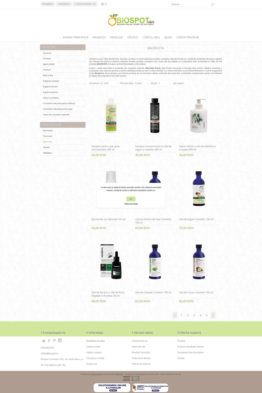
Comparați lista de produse (190, 352)
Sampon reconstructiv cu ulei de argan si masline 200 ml (153, 148)
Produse (116, 37)
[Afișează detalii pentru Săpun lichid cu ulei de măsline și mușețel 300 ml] (199, 117)
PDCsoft (119, 374)
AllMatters (47, 153)
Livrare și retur (93, 346)
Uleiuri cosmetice (51, 97)
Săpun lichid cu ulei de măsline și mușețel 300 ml (197, 148)
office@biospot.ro (49, 353)
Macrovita (47, 141)
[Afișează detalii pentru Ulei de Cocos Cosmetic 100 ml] (199, 263)
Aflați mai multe (131, 204)
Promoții (99, 37)
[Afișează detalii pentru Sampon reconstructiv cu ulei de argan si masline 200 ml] (155, 117)
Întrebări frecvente (141, 352)
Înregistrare (48, 4)
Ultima (219, 315)
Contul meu (151, 37)
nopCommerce (97, 374)
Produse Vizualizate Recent (190, 346)
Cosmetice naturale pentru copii (57, 109)
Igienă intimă (48, 64)
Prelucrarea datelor (141, 358)
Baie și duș (48, 75)
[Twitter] (43, 340)
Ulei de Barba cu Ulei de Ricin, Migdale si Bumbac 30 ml (108, 294)
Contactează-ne (187, 37)
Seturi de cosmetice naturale (56, 114)
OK (131, 199)
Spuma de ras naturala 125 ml (108, 219)
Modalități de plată (95, 340)
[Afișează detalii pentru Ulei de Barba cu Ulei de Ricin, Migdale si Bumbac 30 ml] (111, 263)
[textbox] (193, 4)
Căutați (212, 4)
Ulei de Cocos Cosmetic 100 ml (196, 292)
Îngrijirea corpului (51, 81)
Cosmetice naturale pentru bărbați (59, 103)
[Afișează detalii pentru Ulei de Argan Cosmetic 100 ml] (199, 190)
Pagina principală (75, 37)
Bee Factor (48, 130)
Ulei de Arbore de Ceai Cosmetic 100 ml (153, 221)
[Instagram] (60, 340)
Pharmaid (47, 136)
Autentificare (64, 4)
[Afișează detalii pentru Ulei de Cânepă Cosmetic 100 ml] (155, 263)
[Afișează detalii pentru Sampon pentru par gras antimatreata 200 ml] (111, 117)
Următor (213, 315)
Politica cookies (94, 352)
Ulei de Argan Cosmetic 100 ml (196, 219)
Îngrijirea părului (50, 92)
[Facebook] (49, 340)
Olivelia (46, 147)
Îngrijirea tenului (50, 86)
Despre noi (91, 363)
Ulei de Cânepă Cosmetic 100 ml (153, 292)
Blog (168, 37)
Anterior (175, 315)
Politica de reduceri (141, 363)
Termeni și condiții (95, 358)
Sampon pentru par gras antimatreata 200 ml (105, 148)
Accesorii (47, 53)
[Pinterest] (54, 340)
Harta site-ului (138, 346)
